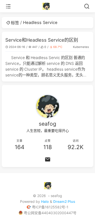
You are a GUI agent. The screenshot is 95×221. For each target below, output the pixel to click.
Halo (45, 201)
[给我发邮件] (47, 159)
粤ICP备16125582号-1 (50, 207)
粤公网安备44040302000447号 (50, 213)
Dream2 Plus (64, 201)
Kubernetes (81, 47)
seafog (56, 196)
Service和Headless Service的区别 (41, 40)
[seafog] (47, 6)
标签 (15, 22)
